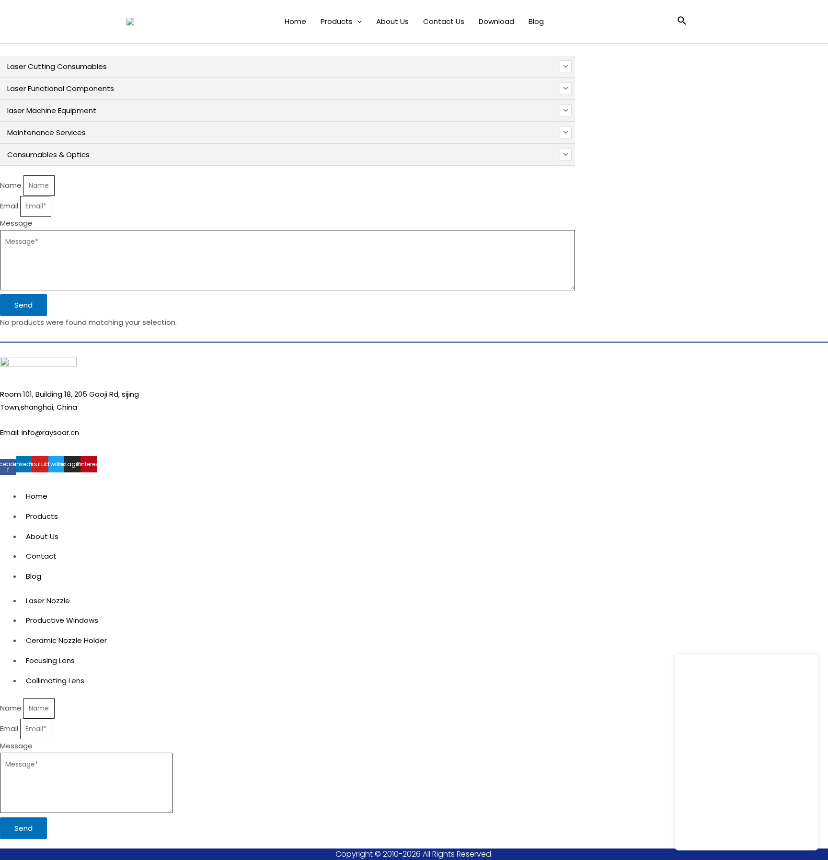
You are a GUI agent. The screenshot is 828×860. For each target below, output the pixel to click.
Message (16, 223)
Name (11, 185)
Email (10, 206)
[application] (357, 21)
